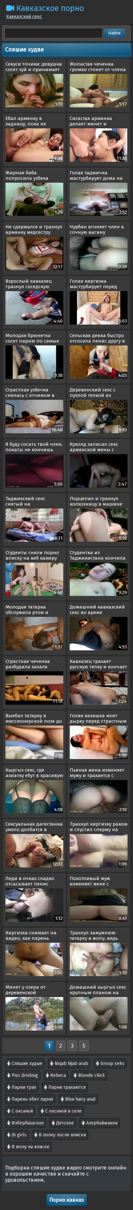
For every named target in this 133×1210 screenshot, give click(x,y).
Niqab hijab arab (70, 1063)
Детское (64, 1123)
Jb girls (18, 1135)
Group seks (111, 1063)
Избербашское (27, 1123)
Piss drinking (24, 1075)
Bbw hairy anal (80, 1099)
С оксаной (21, 1111)
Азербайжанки (101, 1123)
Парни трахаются (66, 1087)
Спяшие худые (26, 1063)
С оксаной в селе (63, 1111)
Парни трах (23, 1087)
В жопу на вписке (29, 1147)
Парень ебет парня (31, 1099)
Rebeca (57, 1075)
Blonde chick (91, 1075)
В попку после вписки (61, 1135)
